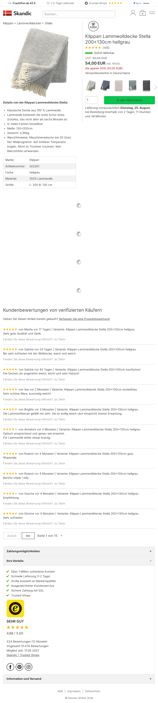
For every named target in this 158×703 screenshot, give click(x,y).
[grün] (134, 86)
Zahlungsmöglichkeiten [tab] (23, 551)
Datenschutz (92, 691)
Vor (28, 535)
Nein (62, 339)
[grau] (148, 86)
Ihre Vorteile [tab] (15, 560)
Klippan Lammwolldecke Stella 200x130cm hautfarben (104, 369)
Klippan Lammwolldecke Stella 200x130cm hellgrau (100, 329)
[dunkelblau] (106, 86)
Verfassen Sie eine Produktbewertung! (84, 319)
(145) (97, 47)
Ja (55, 339)
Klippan (8, 23)
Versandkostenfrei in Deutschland (107, 73)
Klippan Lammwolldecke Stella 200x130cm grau (101, 453)
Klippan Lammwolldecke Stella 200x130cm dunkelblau (100, 389)
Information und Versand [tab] (24, 678)
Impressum (74, 691)
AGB (60, 691)
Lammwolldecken (29, 23)
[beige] (120, 86)
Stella (48, 23)
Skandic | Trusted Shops (23, 655)
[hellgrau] (92, 86)
